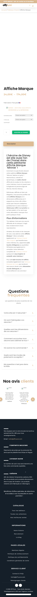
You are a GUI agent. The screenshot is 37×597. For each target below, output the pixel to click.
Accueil (3, 10)
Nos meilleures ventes (18, 517)
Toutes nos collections (18, 514)
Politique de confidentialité (18, 557)
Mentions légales (18, 550)
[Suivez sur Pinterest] (20, 585)
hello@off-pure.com (15, 439)
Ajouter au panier (21, 132)
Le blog (18, 537)
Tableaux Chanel (13, 10)
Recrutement (18, 534)
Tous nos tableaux (18, 510)
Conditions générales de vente (18, 560)
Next (33, 399)
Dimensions (8, 115)
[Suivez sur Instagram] (16, 585)
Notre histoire (19, 530)
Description (11, 144)
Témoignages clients (18, 580)
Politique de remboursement (18, 554)
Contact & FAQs (18, 573)
